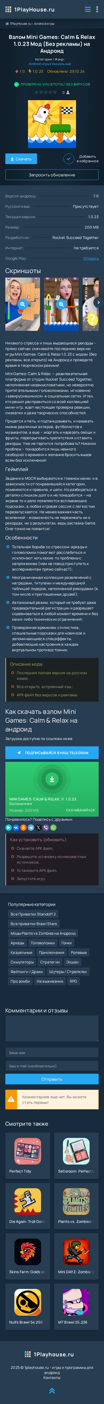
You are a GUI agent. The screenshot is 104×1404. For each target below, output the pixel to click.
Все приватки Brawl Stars (34, 923)
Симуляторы (22, 962)
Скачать (24, 159)
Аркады (17, 942)
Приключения (51, 952)
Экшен (72, 962)
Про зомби (20, 981)
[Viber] (46, 827)
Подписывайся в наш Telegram (57, 752)
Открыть (91, 258)
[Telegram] (31, 827)
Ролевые (79, 952)
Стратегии (50, 962)
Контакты (51, 1377)
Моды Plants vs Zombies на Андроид (43, 933)
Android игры (44, 23)
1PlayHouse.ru (34, 9)
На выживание (50, 981)
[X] (38, 827)
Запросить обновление (52, 175)
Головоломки (43, 942)
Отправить (52, 1079)
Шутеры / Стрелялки (68, 971)
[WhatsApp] (53, 827)
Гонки (67, 942)
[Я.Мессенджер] (8, 827)
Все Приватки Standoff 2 (33, 914)
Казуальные (61, 64)
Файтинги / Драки (27, 971)
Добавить (88, 158)
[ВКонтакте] (16, 827)
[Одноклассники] (23, 827)
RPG (73, 981)
